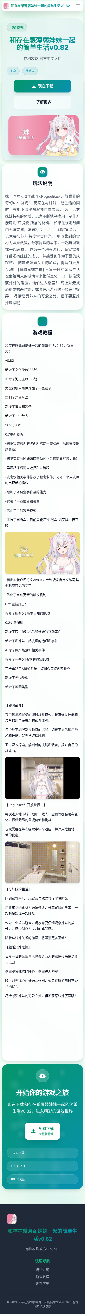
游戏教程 (42, 1277)
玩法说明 (42, 1270)
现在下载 (42, 1284)
